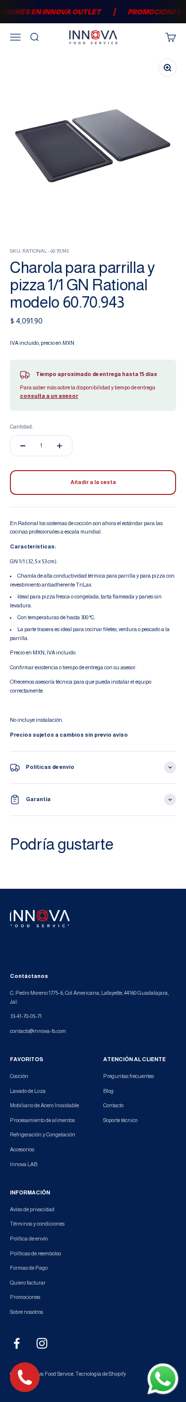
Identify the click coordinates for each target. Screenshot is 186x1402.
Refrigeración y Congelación (42, 1134)
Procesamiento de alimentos (42, 1120)
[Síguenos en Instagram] (42, 1343)
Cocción (19, 1076)
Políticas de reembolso (35, 1253)
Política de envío (29, 1238)
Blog (108, 1091)
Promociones (25, 1297)
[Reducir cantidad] (22, 446)
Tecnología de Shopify (100, 1374)
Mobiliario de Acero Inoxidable (44, 1105)
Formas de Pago (29, 1268)
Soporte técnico (120, 1120)
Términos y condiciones (37, 1224)
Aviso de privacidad (32, 1209)
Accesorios (22, 1149)
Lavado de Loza (28, 1091)
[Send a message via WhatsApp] (163, 1379)
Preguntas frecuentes (128, 1076)
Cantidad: (21, 427)
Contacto (113, 1105)
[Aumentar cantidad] (59, 446)
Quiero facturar (28, 1283)
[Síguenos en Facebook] (16, 1343)
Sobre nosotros (26, 1312)
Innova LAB (23, 1164)
